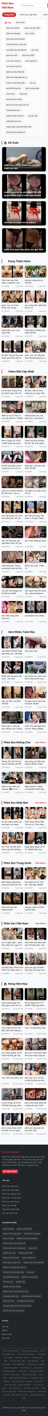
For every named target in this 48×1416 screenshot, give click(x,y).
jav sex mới (32, 116)
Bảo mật (5, 1338)
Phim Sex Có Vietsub (36, 1364)
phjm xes (23, 94)
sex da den (20, 22)
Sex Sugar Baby (9, 1371)
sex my (32, 83)
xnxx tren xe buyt (13, 61)
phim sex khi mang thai (15, 132)
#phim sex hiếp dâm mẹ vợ (14, 1267)
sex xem (34, 50)
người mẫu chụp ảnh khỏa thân (18, 127)
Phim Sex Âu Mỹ (9, 1205)
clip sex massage (13, 33)
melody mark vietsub (14, 116)
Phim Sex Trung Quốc (11, 1198)
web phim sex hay (13, 121)
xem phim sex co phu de (16, 44)
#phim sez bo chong (12, 1286)
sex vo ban (29, 33)
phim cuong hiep (32, 88)
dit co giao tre (31, 61)
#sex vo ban (8, 1238)
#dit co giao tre (28, 1258)
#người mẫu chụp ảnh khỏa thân (17, 1306)
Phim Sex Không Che (11, 1194)
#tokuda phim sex (10, 1296)
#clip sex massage (32, 1234)
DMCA (5, 1330)
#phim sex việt (9, 1253)
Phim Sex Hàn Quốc (10, 1201)
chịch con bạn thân (32, 28)
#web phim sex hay (25, 1301)
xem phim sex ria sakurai (16, 50)
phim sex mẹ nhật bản (15, 72)
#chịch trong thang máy (13, 1272)
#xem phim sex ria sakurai (14, 1248)
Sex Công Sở (33, 1361)
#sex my (30, 1272)
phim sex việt (11, 55)
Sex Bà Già (38, 1368)
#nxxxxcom (8, 1282)
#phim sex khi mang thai (13, 1311)
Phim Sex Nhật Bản (10, 1190)
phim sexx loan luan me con (17, 105)
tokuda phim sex (13, 110)
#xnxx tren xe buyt (11, 1258)
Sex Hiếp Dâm (19, 1364)
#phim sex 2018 (25, 1253)
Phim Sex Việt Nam (8, 5)
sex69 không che (13, 88)
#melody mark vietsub (31, 1296)
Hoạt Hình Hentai (11, 1368)
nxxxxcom (10, 94)
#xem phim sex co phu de (14, 1243)
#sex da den (8, 1229)
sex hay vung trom (13, 66)
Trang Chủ (9, 14)
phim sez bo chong (14, 99)
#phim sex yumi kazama (27, 1238)
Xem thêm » (40, 742)
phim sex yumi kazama (15, 39)
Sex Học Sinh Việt (10, 1213)
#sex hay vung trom (11, 1262)
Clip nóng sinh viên (19, 1395)
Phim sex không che (27, 1391)
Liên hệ (5, 1326)
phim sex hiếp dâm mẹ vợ (16, 77)
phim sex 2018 (28, 55)
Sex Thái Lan (26, 1368)
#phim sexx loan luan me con (15, 1291)
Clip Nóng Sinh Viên (10, 1209)
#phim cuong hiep (29, 1277)
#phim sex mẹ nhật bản (34, 1262)
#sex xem (33, 1248)
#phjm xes (20, 1282)
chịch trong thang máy (15, 83)
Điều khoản (7, 1334)
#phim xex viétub (24, 1229)
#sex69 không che (11, 1277)
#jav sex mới (8, 1301)
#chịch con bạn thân (12, 1234)
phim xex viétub (12, 28)
